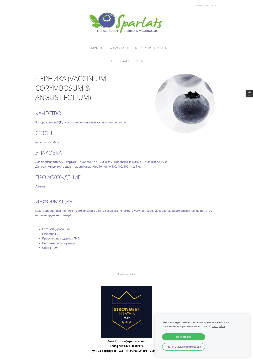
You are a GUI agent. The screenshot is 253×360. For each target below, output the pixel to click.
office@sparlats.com (132, 341)
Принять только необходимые (184, 346)
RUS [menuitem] (214, 5)
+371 (127, 346)
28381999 (137, 346)
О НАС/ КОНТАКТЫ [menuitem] (124, 48)
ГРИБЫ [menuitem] (139, 61)
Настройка (218, 326)
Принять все (183, 336)
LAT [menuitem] (207, 5)
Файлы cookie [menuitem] (126, 274)
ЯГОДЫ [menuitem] (124, 61)
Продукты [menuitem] (94, 48)
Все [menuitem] (111, 61)
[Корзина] (249, 93)
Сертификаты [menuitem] (156, 48)
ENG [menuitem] (199, 5)
